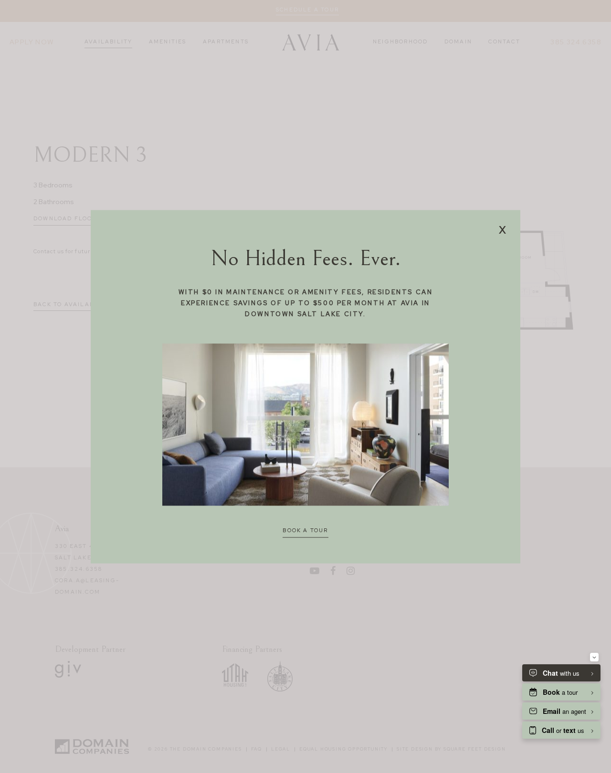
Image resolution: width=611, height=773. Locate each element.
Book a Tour (305, 530)
